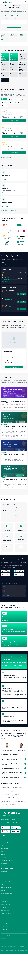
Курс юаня (4, 804)
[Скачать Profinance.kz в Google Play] (20, 571)
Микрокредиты (4, 839)
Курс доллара (13, 804)
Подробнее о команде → (6, 741)
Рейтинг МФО (17, 791)
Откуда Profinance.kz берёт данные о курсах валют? (12, 773)
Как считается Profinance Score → (13, 695)
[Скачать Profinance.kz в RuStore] (20, 574)
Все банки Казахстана (6, 874)
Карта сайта (4, 929)
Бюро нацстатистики (11, 43)
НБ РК (6, 43)
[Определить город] (25, 1)
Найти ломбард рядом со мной (14, 367)
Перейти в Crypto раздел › (6, 264)
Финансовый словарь (6, 904)
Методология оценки (6, 913)
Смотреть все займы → (6, 157)
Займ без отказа (5, 787)
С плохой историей (6, 791)
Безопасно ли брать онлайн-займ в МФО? (11, 768)
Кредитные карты (5, 842)
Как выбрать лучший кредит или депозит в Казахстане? (11, 763)
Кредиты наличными (6, 845)
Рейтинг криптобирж (6, 881)
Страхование (4, 857)
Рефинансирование (5, 848)
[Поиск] (16, 1)
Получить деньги (14, 120)
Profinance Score (12, 94)
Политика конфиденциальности (7, 941)
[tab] (4, 99)
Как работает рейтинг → (14, 26)
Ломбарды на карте (5, 878)
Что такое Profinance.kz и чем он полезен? (11, 759)
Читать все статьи (5, 491)
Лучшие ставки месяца (6, 893)
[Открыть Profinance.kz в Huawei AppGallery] (7, 574)
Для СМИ (3, 890)
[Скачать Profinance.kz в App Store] (7, 571)
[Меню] (22, 1)
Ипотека (3, 851)
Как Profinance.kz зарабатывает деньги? (11, 777)
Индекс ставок (4, 884)
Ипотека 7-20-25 (16, 794)
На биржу (23, 294)
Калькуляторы (4, 923)
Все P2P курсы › (6, 281)
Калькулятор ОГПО (6, 801)
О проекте (3, 907)
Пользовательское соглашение (7, 938)
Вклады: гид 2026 (6, 797)
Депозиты (15, 797)
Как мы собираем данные (18, 29)
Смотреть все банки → (6, 248)
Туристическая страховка (19, 801)
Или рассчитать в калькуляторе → (9, 210)
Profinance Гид (4, 901)
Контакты (3, 920)
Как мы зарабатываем (6, 916)
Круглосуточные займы (18, 787)
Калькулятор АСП (6, 794)
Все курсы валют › (6, 518)
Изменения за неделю (6, 887)
